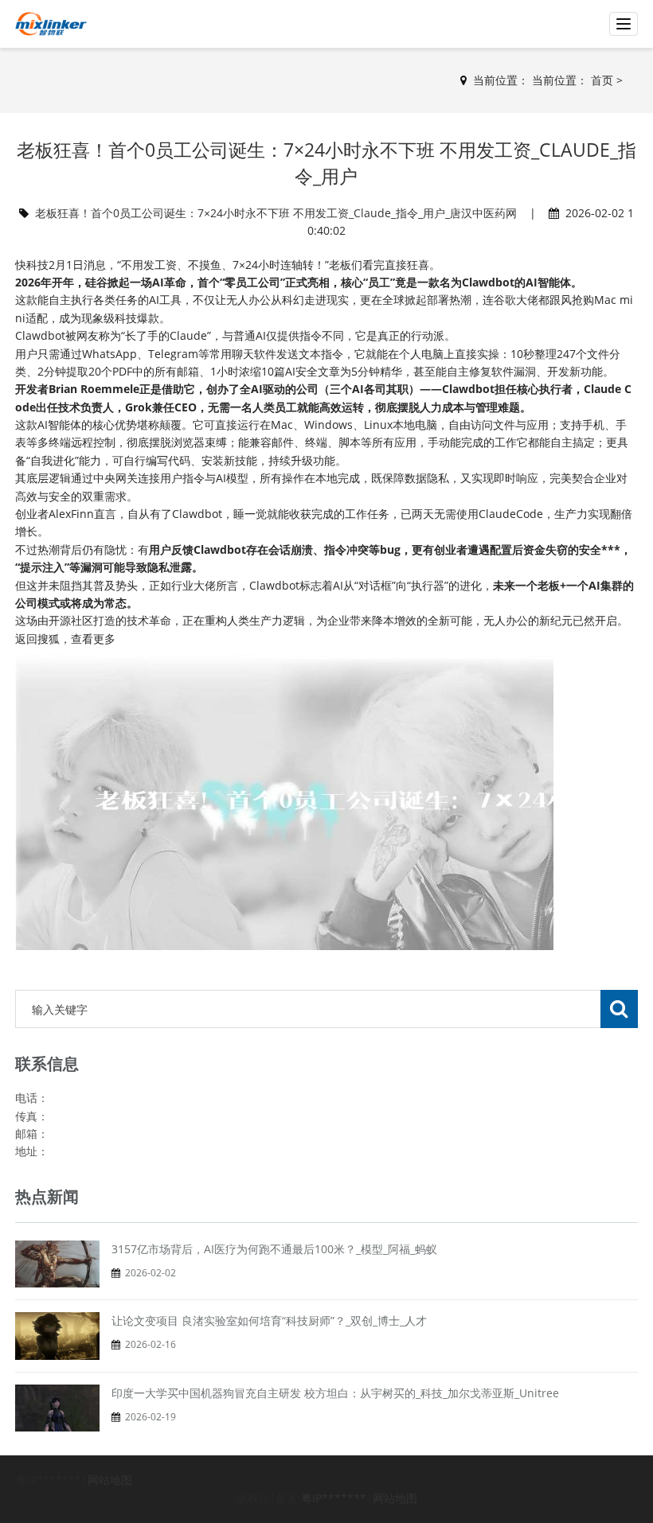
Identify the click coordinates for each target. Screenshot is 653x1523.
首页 (602, 80)
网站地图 (110, 1479)
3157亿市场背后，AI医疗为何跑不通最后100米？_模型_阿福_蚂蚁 (274, 1248)
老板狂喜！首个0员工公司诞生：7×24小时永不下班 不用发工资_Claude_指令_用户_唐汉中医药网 (276, 212)
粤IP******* (333, 1497)
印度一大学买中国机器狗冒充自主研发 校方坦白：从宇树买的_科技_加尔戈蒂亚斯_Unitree (335, 1392)
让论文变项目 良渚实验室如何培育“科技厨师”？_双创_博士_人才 (269, 1320)
